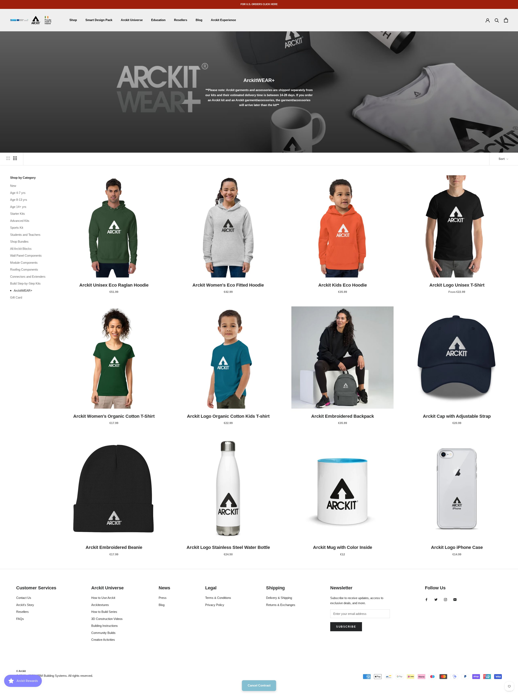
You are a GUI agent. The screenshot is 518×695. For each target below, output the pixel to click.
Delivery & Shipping (279, 597)
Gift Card (16, 297)
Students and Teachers (25, 234)
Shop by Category (23, 177)
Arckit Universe (132, 20)
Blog (199, 20)
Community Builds (103, 632)
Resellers (180, 20)
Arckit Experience (223, 20)
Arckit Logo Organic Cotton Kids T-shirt (228, 416)
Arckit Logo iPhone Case (457, 547)
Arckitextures (100, 605)
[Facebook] (426, 599)
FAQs (20, 619)
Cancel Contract (259, 685)
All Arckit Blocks (21, 248)
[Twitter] (435, 599)
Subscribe (346, 626)
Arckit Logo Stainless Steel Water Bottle (228, 547)
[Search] (497, 20)
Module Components (24, 262)
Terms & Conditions (218, 597)
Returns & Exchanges (280, 605)
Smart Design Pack (98, 20)
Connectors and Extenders (28, 276)
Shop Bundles (19, 241)
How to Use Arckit (103, 597)
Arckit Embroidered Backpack (342, 416)
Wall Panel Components (26, 255)
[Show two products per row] (8, 158)
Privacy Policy (214, 605)
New (13, 185)
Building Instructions (104, 625)
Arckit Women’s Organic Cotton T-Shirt (114, 416)
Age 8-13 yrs (18, 199)
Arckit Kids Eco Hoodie (342, 285)
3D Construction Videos (107, 619)
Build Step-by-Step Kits (25, 283)
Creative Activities (103, 639)
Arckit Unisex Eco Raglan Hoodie (114, 285)
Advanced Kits (19, 220)
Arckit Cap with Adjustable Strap (457, 416)
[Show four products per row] (15, 158)
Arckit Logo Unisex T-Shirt (456, 285)
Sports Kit (16, 227)
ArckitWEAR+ (23, 290)
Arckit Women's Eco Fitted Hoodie (228, 285)
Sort (502, 158)
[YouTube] (454, 599)
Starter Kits (17, 213)
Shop (73, 20)
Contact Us (23, 597)
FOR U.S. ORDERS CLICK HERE (259, 4)
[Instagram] (445, 599)
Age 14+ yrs (18, 206)
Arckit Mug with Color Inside (342, 547)
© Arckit (21, 671)
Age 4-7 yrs (17, 192)
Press (163, 597)
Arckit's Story (25, 605)
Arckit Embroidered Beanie (114, 547)
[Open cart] (506, 20)
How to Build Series (104, 611)
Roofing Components (24, 269)
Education (158, 20)
